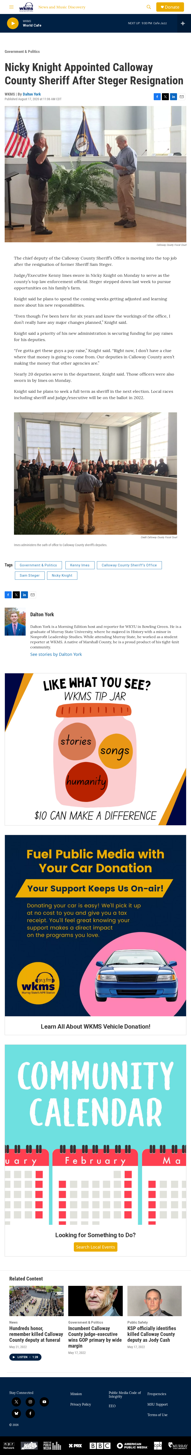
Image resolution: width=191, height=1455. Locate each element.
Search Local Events (95, 1247)
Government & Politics (22, 51)
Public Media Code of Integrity (125, 1395)
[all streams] (184, 23)
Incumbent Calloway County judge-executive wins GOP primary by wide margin (95, 1337)
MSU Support (157, 1405)
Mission (76, 1394)
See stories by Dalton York (56, 654)
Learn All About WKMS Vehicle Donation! (95, 1026)
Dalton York (32, 94)
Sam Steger (30, 575)
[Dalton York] (15, 622)
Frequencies (156, 1394)
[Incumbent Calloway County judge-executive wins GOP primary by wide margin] (95, 1301)
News (13, 1322)
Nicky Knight (62, 575)
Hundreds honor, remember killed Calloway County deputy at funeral (36, 1334)
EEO (112, 1406)
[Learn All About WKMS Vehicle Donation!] (95, 925)
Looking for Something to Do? (95, 1235)
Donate (172, 7)
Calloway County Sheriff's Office (129, 565)
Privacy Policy (80, 1405)
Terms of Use (157, 1415)
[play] (13, 23)
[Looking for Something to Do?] (95, 1135)
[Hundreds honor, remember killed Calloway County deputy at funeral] (36, 1301)
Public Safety (137, 1322)
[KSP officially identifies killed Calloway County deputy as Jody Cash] (154, 1301)
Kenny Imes (80, 565)
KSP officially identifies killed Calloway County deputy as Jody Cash (151, 1334)
